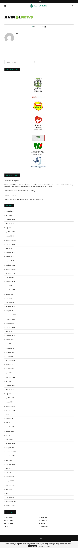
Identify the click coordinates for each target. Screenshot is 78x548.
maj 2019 (9, 489)
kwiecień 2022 (10, 385)
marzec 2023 (10, 340)
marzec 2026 (10, 223)
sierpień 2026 (10, 211)
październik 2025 (11, 240)
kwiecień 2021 (10, 427)
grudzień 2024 (10, 265)
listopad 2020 (10, 448)
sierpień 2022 (10, 369)
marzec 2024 (10, 294)
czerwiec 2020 (10, 456)
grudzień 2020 (10, 443)
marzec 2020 (10, 468)
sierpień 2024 (10, 277)
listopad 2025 (10, 236)
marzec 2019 (10, 493)
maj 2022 (9, 381)
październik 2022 (11, 360)
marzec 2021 (10, 431)
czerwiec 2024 (10, 282)
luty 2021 (9, 435)
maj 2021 (9, 423)
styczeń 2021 (10, 439)
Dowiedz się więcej (45, 546)
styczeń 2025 (10, 261)
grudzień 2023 (10, 306)
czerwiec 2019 (10, 485)
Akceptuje (33, 546)
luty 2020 (9, 472)
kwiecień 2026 (10, 219)
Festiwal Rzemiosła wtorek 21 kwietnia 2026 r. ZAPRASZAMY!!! (23, 199)
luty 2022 (9, 394)
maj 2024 (9, 286)
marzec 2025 (10, 257)
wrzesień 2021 (10, 410)
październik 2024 (11, 269)
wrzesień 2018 (10, 506)
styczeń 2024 (10, 302)
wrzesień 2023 (10, 319)
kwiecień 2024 (10, 290)
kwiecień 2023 (10, 335)
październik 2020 (11, 452)
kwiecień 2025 (10, 253)
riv (17, 34)
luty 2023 (9, 344)
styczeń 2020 (10, 477)
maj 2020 (9, 460)
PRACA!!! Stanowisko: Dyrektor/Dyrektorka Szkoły (19, 191)
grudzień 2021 (10, 398)
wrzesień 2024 (10, 273)
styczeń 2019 (10, 497)
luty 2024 (9, 298)
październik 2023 (11, 315)
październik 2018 (11, 501)
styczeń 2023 (10, 348)
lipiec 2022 (9, 373)
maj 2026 (9, 215)
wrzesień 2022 (10, 365)
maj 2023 (9, 331)
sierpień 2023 (10, 323)
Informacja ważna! (10, 195)
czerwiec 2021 (10, 418)
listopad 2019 (10, 481)
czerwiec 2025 (10, 244)
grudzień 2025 (10, 232)
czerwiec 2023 (10, 327)
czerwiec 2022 (10, 377)
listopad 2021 (10, 402)
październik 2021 (11, 406)
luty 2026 (9, 228)
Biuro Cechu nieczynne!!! (11, 181)
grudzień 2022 (10, 352)
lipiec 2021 (9, 414)
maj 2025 (9, 248)
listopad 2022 (10, 356)
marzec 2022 (10, 389)
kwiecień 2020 (10, 464)
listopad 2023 (10, 311)
